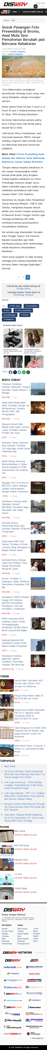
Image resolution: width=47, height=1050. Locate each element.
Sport (35, 941)
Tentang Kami (5, 937)
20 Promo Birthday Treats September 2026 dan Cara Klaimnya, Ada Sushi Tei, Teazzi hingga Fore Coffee (23, 774)
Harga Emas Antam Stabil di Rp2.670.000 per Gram (28, 697)
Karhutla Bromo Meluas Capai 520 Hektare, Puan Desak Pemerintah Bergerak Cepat (14, 564)
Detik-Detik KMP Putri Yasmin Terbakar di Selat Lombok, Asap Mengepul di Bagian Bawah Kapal (16, 546)
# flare (7, 310)
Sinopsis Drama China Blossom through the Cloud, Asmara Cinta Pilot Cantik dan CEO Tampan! (23, 807)
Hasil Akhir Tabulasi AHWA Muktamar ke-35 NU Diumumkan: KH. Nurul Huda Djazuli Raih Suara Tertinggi (22, 817)
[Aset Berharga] (7, 850)
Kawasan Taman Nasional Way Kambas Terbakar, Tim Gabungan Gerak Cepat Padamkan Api (16, 447)
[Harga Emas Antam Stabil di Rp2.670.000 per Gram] (7, 700)
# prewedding (31, 306)
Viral (13, 20)
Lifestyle (36, 933)
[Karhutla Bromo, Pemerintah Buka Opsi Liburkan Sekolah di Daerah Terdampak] (38, 528)
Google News (23, 288)
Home (6, 20)
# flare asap (15, 306)
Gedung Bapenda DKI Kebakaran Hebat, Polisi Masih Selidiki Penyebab (14, 643)
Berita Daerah (23, 938)
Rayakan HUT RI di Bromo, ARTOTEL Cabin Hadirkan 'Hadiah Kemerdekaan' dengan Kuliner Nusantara (15, 487)
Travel (35, 928)
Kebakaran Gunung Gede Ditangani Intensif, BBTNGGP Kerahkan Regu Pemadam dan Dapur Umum (15, 507)
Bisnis (35, 931)
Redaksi (5, 933)
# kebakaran (9, 319)
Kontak (4, 928)
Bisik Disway (23, 928)
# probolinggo (9, 315)
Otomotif (21, 941)
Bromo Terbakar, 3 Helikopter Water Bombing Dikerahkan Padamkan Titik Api (15, 583)
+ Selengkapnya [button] (36, 1038)
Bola (19, 936)
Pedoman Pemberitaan (7, 942)
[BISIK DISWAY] (6, 12)
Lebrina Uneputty (18, 51)
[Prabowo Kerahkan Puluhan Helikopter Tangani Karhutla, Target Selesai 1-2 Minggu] (38, 389)
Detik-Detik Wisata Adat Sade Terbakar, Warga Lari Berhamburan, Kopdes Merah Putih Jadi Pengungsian (15, 408)
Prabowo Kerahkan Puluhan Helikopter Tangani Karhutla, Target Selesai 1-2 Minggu (16, 388)
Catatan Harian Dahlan (33, 12)
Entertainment (23, 943)
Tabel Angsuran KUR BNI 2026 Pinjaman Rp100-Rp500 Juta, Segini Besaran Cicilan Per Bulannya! (30, 732)
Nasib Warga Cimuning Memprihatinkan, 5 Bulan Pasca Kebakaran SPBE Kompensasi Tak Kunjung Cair (15, 467)
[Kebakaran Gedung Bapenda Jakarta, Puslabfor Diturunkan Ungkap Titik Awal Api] (38, 661)
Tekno (35, 938)
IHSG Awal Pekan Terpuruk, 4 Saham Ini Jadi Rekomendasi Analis (29, 748)
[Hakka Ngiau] (7, 893)
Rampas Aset (21, 859)
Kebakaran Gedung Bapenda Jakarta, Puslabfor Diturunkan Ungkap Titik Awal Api (13, 660)
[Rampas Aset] (7, 864)
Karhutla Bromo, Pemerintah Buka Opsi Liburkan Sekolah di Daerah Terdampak (16, 527)
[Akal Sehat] (7, 836)
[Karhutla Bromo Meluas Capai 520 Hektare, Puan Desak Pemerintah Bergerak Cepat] (38, 565)
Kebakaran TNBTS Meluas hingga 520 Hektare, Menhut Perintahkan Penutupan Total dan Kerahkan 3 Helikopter (15, 603)
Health (35, 936)
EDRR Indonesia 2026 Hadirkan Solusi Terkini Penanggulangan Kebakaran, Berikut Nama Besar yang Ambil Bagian (15, 624)
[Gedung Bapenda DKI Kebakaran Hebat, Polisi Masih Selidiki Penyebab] (38, 645)
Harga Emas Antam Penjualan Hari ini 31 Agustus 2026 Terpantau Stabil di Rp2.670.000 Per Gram (29, 714)
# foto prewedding (23, 310)
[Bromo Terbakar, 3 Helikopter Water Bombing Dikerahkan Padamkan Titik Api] (38, 583)
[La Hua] (7, 879)
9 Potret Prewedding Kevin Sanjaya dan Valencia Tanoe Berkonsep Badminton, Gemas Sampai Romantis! (23, 158)
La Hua (18, 874)
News (15, 12)
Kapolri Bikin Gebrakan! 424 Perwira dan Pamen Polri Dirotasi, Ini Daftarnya (28, 683)
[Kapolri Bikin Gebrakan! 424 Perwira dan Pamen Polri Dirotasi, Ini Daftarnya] (7, 685)
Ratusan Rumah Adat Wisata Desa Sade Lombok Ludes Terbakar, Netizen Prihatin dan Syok (15, 429)
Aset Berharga (21, 845)
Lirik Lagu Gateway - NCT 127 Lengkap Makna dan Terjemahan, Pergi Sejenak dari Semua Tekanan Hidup (23, 796)
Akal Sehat (8, 766)
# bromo (24, 315)
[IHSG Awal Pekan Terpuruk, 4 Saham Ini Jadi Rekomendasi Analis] (7, 750)
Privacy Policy (7, 931)
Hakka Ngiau (20, 888)
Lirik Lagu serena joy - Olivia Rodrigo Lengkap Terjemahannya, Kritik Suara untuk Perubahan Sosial (21, 785)
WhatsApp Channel (23, 295)
